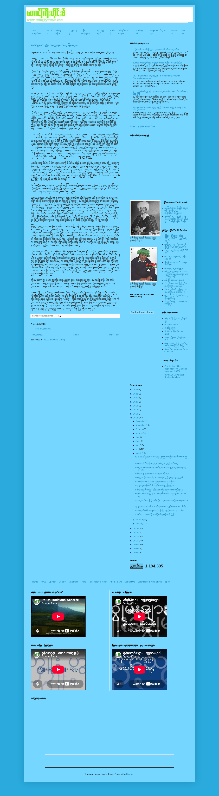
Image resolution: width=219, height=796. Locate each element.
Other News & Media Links (150, 582)
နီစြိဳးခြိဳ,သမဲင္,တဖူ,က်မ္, (174, 280)
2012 (135, 533)
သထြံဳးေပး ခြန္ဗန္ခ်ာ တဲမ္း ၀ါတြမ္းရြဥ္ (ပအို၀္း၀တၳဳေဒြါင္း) (176, 210)
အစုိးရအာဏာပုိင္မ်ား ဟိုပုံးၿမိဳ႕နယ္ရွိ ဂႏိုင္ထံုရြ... (156, 514)
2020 (135, 402)
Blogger (129, 774)
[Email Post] (59, 316)
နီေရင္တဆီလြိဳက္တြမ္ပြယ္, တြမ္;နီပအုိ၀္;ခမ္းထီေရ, (175, 290)
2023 (135, 390)
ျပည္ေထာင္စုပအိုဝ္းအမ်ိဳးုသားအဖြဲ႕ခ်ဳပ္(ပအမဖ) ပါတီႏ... (161, 507)
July (138, 437)
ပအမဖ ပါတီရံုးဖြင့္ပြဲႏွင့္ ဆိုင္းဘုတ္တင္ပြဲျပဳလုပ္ (156, 463)
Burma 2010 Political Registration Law (174, 376)
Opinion (52, 582)
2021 (135, 398)
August (139, 433)
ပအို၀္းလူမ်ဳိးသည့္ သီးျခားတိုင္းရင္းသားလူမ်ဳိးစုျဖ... (160, 490)
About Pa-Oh (116, 582)
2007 (135, 553)
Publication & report (98, 582)
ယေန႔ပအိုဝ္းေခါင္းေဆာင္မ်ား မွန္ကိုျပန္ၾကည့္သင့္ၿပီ (159, 477)
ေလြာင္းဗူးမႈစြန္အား (173, 268)
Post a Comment (42, 329)
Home (76, 335)
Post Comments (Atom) (54, 340)
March (139, 453)
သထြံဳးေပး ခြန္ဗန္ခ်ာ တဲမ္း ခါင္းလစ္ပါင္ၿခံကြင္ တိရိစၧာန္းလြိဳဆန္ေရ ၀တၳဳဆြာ (176, 219)
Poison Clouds (171, 324)
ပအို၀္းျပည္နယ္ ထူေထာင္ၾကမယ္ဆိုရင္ (152, 474)
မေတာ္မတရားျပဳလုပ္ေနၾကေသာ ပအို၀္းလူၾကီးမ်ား (157, 63)
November (141, 425)
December (141, 421)
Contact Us (130, 582)
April (138, 449)
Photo (83, 582)
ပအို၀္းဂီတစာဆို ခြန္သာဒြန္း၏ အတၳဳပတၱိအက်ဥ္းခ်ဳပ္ (156, 49)
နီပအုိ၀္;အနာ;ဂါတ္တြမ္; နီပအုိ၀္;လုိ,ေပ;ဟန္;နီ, (175, 284)
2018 (135, 406)
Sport (167, 582)
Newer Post (37, 335)
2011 (135, 536)
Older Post (114, 335)
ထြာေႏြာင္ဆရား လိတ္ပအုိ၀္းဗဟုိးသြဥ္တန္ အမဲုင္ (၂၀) (175, 238)
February (140, 520)
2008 (135, 548)
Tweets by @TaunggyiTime (142, 126)
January (140, 523)
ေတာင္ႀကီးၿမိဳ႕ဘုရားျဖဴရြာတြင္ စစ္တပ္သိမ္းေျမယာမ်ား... (160, 510)
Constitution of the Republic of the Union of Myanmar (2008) (175, 368)
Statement (73, 582)
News (43, 582)
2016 (135, 410)
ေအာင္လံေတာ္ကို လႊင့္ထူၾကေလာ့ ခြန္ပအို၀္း (54, 45)
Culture (62, 582)
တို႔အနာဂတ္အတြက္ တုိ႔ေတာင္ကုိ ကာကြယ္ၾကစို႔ (176, 344)
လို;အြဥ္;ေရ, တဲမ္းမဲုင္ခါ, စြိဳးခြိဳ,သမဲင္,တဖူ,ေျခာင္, (175, 245)
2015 (135, 414)
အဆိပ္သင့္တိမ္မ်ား (170, 328)
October (139, 429)
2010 (135, 541)
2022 (135, 394)
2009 (135, 544)
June (138, 441)
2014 (135, 418)
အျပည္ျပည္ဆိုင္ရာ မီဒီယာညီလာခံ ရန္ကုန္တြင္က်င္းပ (155, 485)
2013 (135, 528)
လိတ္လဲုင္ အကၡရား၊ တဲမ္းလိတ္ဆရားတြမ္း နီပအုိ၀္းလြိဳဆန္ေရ (176, 274)
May (138, 445)
